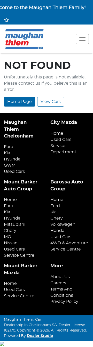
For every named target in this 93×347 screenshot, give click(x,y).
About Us (60, 277)
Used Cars (14, 172)
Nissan (11, 243)
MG (7, 237)
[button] (82, 39)
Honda (57, 231)
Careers (58, 283)
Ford (8, 147)
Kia (7, 153)
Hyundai (12, 159)
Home (56, 133)
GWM (10, 165)
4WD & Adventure (69, 243)
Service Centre (19, 255)
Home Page (19, 102)
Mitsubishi (14, 224)
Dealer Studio (40, 336)
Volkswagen (62, 224)
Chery (10, 231)
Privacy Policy (64, 302)
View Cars (51, 102)
